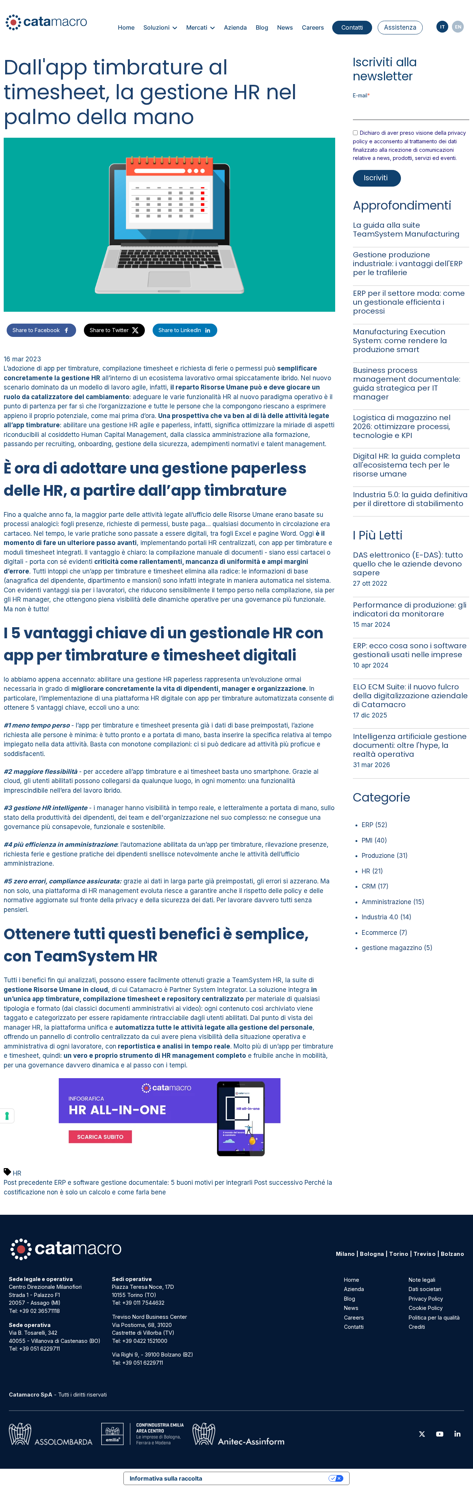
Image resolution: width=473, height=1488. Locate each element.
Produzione (385, 855)
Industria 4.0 (386, 917)
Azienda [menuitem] (235, 27)
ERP (374, 825)
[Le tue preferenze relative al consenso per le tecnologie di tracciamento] (7, 1116)
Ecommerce (384, 932)
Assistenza (400, 27)
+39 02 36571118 (39, 1311)
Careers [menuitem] (313, 27)
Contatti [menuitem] (352, 27)
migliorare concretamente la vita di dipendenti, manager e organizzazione (188, 688)
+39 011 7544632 (143, 1303)
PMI (374, 840)
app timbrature (36, 425)
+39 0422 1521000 (144, 1341)
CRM (375, 886)
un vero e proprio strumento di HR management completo (155, 1055)
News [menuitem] (285, 27)
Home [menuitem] (126, 27)
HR (17, 1173)
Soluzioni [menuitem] (156, 27)
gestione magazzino (397, 948)
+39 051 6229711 (39, 1348)
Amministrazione (393, 902)
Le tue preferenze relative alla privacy (269, 1478)
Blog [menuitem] (262, 27)
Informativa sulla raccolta (166, 1478)
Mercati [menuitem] (196, 27)
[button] (41, 330)
